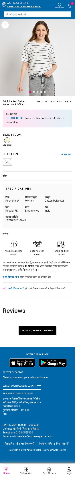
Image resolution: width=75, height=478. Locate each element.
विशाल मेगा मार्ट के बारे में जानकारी (19, 443)
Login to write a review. (37, 330)
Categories (26, 473)
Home (6, 473)
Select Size (11, 154)
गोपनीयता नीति (45, 443)
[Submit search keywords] (6, 14)
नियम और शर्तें (62, 443)
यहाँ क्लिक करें (11, 277)
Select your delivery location (24, 6)
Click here (15, 118)
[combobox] (37, 14)
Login (69, 473)
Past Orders (49, 473)
